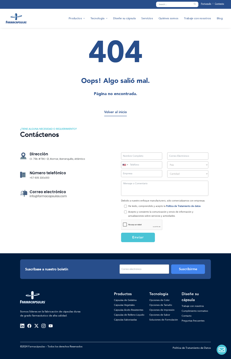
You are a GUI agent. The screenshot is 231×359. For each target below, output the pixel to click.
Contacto (219, 3)
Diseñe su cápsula (124, 18)
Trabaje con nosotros (197, 18)
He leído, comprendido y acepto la (164, 206)
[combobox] (125, 164)
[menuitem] (76, 18)
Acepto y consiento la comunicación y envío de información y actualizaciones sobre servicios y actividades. (160, 213)
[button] (195, 4)
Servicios (147, 18)
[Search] (177, 4)
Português (206, 3)
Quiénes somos (168, 18)
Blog (220, 18)
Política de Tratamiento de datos (183, 206)
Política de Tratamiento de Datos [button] (192, 348)
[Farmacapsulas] (16, 18)
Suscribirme (188, 269)
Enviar (138, 237)
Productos (75, 18)
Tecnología (97, 18)
